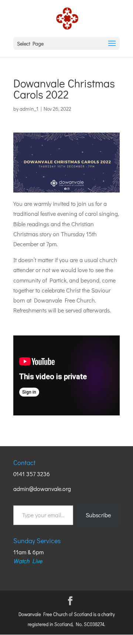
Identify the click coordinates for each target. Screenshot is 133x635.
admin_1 (29, 108)
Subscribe (98, 515)
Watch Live (27, 561)
